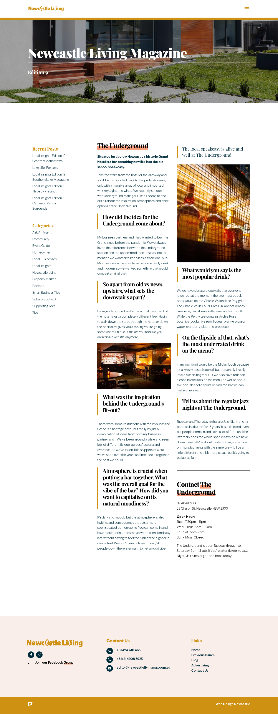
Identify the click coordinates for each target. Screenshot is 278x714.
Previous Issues (203, 655)
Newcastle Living (44, 273)
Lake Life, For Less (45, 168)
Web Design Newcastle (233, 704)
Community (40, 239)
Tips (35, 313)
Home (195, 650)
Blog (194, 660)
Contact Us (199, 671)
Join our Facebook (54, 662)
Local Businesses (44, 259)
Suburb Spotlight (44, 299)
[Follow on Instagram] (39, 654)
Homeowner (41, 252)
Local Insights (41, 266)
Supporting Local (44, 306)
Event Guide (41, 246)
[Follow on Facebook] (31, 654)
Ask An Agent (41, 232)
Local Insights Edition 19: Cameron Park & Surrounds (49, 203)
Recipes (38, 286)
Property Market (44, 279)
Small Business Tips (46, 293)
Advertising (200, 665)
